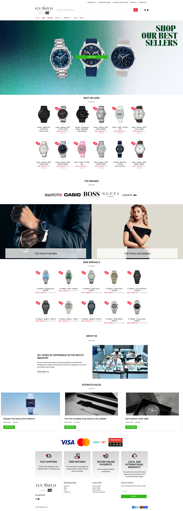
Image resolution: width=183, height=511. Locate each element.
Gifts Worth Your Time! (136, 419)
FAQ (65, 490)
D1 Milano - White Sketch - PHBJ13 (114, 320)
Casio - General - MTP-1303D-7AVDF (43, 163)
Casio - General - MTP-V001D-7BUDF (101, 128)
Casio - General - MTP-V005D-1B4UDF (62, 163)
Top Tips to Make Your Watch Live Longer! (85, 419)
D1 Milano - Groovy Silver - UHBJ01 (137, 320)
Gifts (57, 18)
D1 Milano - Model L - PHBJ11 (69, 319)
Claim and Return (104, 2)
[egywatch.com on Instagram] (38, 499)
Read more (9, 427)
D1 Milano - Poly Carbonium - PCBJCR (137, 289)
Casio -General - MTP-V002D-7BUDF (101, 163)
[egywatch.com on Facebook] (36, 499)
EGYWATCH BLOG (91, 384)
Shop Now (92, 57)
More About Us (43, 372)
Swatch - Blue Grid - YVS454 (120, 163)
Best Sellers (92, 98)
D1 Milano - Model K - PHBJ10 (46, 319)
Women (50, 18)
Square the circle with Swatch (19, 419)
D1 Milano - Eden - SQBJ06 (69, 289)
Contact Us (143, 2)
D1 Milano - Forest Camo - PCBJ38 (114, 289)
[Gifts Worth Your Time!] (152, 404)
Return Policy (96, 488)
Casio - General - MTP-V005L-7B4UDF (139, 163)
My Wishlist (92, 2)
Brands (66, 18)
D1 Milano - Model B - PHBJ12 (91, 319)
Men (43, 18)
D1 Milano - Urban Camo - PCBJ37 (91, 289)
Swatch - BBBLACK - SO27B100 (44, 128)
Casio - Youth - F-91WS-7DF (120, 128)
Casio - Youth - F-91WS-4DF (82, 163)
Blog (82, 18)
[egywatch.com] (43, 10)
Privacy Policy (96, 486)
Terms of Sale (96, 490)
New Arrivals (91, 262)
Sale (75, 18)
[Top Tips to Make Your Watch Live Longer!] (91, 404)
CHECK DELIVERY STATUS (120, 2)
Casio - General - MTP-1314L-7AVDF (139, 128)
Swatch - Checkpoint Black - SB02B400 (82, 128)
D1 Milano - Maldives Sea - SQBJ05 (46, 289)
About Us (133, 2)
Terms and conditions (98, 492)
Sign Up (134, 496)
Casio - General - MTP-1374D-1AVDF (62, 128)
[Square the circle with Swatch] (30, 404)
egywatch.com (43, 507)
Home (37, 18)
